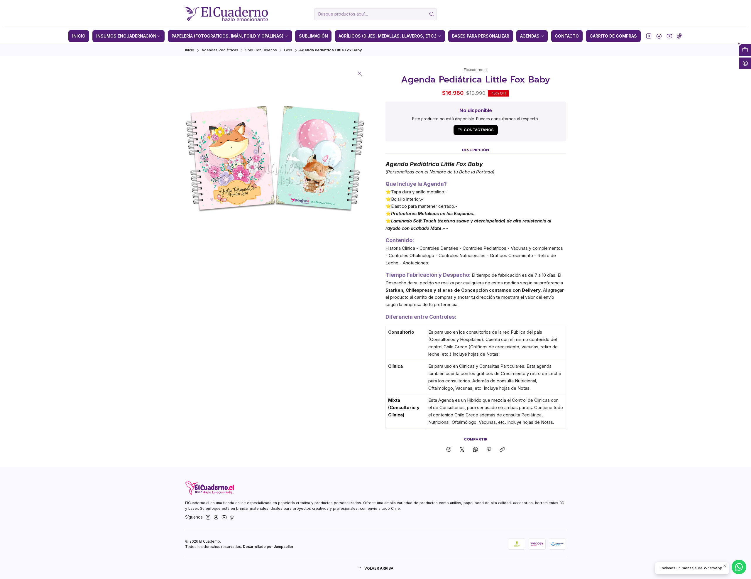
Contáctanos (479, 130)
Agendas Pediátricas (220, 50)
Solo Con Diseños (261, 50)
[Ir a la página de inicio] (226, 14)
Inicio (189, 50)
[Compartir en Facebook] (449, 450)
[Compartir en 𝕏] (462, 450)
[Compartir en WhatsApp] (475, 450)
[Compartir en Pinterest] (488, 450)
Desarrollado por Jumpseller (268, 546)
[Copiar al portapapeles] (502, 450)
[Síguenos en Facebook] (659, 36)
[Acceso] (745, 63)
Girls (288, 50)
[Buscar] (432, 14)
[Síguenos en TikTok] (679, 36)
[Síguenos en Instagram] (649, 36)
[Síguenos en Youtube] (669, 36)
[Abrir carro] (745, 50)
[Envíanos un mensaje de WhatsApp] (739, 567)
